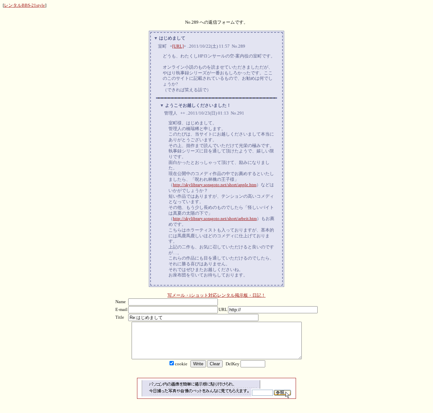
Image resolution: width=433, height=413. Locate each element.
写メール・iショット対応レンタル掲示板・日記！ (216, 295)
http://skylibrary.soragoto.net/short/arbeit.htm (215, 218)
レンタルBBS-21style (24, 5)
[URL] (178, 46)
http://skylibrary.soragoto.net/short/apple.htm (214, 184)
